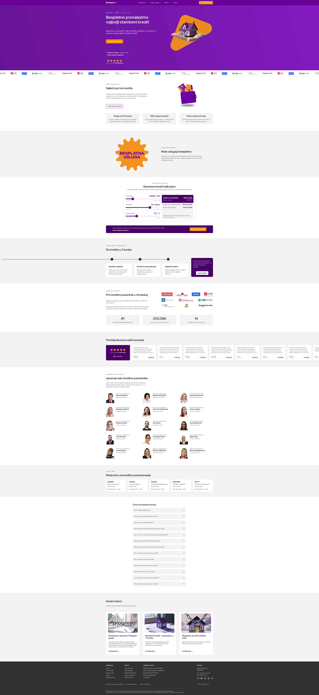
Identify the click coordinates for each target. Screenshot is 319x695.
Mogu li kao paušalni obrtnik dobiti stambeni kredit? (149, 547)
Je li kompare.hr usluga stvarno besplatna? (146, 578)
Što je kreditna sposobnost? (142, 510)
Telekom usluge (154, 2)
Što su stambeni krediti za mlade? (144, 559)
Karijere (108, 675)
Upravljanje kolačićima (132, 684)
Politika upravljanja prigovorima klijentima (153, 670)
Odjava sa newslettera (145, 684)
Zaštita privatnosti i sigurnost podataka (153, 668)
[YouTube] (209, 678)
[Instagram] (202, 678)
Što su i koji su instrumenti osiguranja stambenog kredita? (151, 535)
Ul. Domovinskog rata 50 (202, 484)
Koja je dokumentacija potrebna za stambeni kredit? (149, 528)
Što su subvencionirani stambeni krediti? (146, 553)
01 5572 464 (155, 486)
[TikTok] (212, 678)
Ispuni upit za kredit (114, 41)
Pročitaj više (151, 357)
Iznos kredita (129, 196)
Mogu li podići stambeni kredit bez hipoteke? (147, 541)
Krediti (166, 2)
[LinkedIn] (205, 678)
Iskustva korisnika (110, 677)
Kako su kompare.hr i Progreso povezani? (146, 565)
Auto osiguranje (129, 668)
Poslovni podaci (110, 673)
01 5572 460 (111, 486)
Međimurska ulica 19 (113, 484)
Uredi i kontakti (110, 670)
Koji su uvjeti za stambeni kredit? (143, 522)
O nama (175, 2)
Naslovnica (109, 12)
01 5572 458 (177, 486)
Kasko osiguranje (129, 670)
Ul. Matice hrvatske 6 (179, 484)
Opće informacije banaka (149, 675)
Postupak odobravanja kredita (150, 673)
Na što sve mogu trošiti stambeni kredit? (146, 516)
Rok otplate (129, 205)
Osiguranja (142, 2)
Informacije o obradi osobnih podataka (114, 684)
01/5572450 (207, 2)
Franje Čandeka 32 (134, 484)
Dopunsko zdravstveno (130, 673)
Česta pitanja (146, 677)
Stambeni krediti (129, 677)
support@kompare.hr (202, 668)
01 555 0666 (200, 670)
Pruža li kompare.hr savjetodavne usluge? (146, 584)
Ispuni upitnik (202, 273)
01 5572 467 (133, 486)
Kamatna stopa (130, 213)
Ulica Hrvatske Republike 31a (159, 484)
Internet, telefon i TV (130, 675)
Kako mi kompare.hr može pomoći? (144, 571)
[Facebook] (198, 678)
